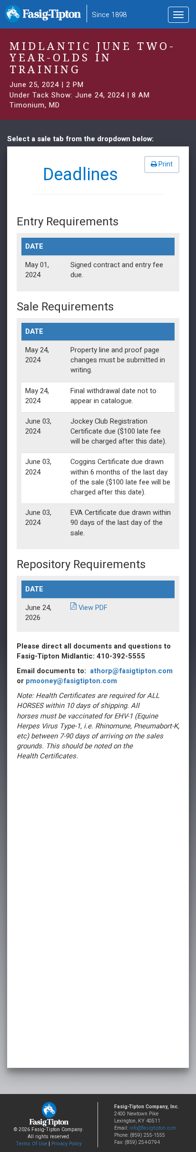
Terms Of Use (31, 1143)
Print (165, 164)
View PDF (93, 607)
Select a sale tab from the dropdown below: (80, 139)
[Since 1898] (44, 17)
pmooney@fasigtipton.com (71, 681)
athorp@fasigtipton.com (131, 671)
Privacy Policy (66, 1143)
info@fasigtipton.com (152, 1128)
